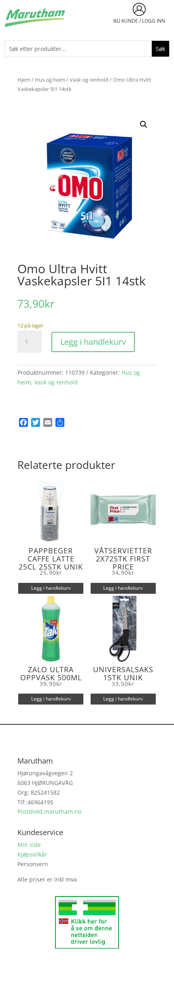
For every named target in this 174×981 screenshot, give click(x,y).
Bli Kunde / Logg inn (139, 20)
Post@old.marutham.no (49, 811)
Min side (29, 844)
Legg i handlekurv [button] (51, 587)
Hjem (23, 79)
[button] (143, 124)
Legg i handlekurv (93, 341)
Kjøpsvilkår (32, 854)
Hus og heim (50, 79)
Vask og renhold (89, 79)
